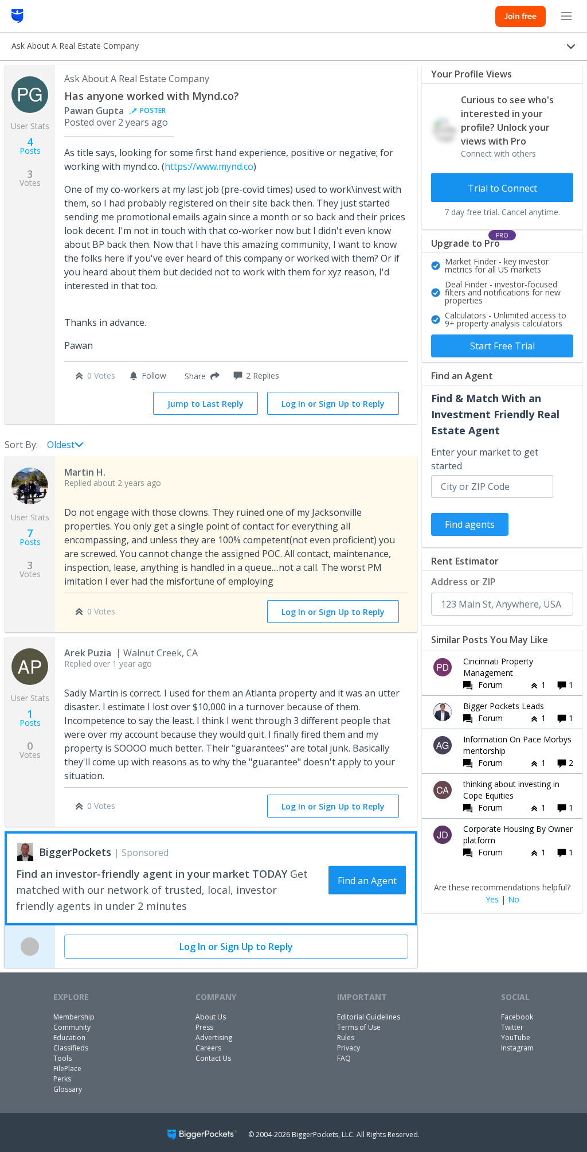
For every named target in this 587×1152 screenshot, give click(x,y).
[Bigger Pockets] (17, 16)
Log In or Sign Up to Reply (333, 403)
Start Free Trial (502, 346)
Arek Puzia (87, 653)
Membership (74, 1017)
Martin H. (84, 472)
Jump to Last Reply (205, 403)
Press (204, 1027)
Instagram (517, 1048)
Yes (492, 900)
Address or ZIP (463, 581)
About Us (210, 1017)
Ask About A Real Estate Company (136, 78)
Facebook (517, 1017)
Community (72, 1027)
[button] (200, 376)
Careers (208, 1048)
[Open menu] (566, 16)
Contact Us (213, 1058)
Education (69, 1037)
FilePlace (67, 1068)
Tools (62, 1058)
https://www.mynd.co (209, 166)
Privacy (348, 1048)
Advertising (213, 1037)
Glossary (67, 1089)
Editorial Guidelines (368, 1017)
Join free (520, 16)
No (513, 900)
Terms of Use (359, 1027)
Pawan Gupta (94, 110)
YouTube (515, 1037)
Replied (112, 482)
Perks (62, 1079)
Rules (345, 1037)
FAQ (344, 1058)
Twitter (512, 1027)
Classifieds (70, 1048)
